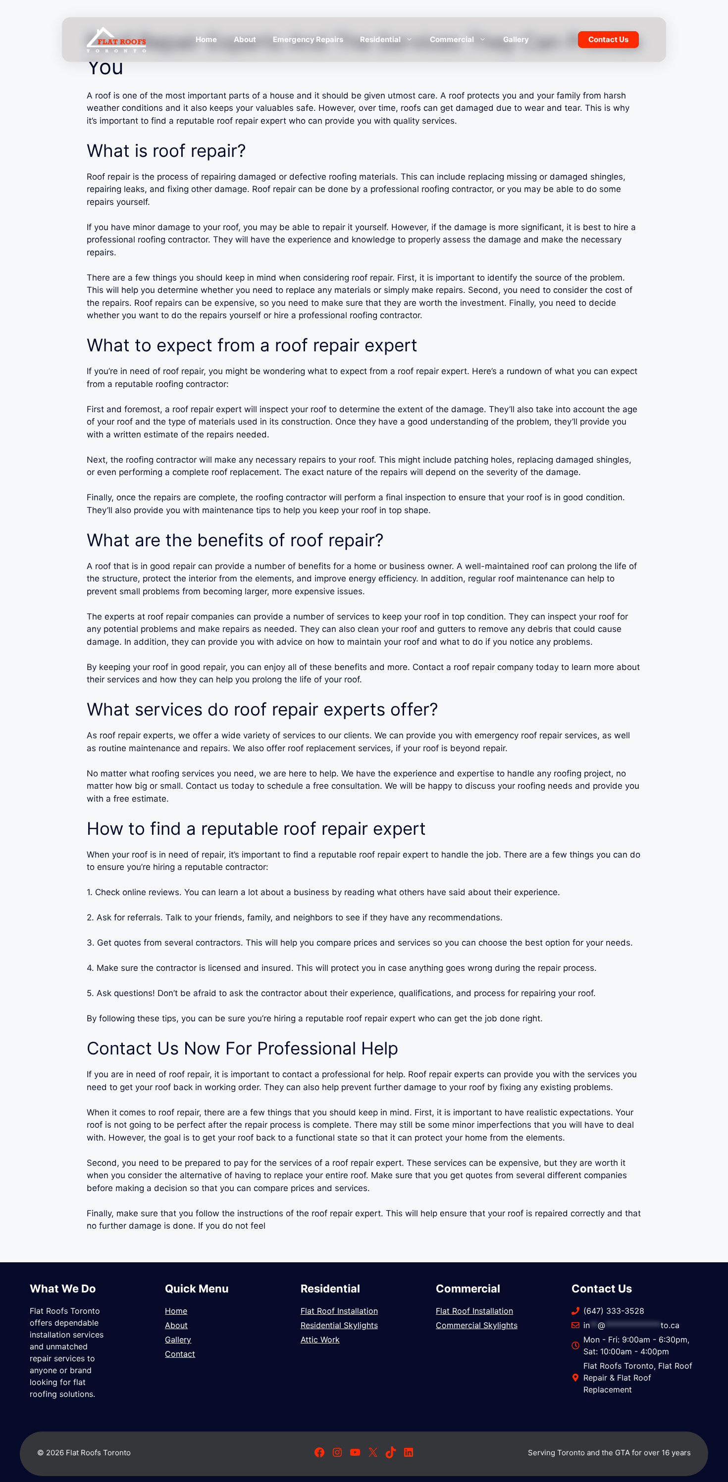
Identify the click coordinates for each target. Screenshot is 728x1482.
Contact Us (608, 39)
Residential (380, 39)
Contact (180, 1354)
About (245, 39)
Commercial (452, 39)
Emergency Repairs (308, 39)
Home (206, 39)
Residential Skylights (339, 1325)
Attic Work (320, 1339)
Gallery (516, 39)
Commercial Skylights (477, 1325)
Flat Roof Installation (339, 1311)
